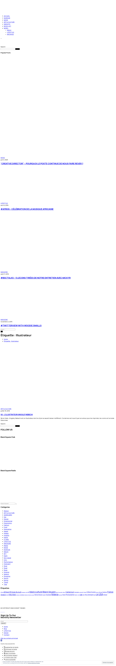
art (28, 592)
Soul (94, 595)
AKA (26, 592)
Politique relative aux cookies (34, 663)
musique (48, 595)
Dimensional (8, 521)
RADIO (9, 30)
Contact (6, 635)
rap (81, 594)
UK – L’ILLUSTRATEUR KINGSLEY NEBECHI (17, 414)
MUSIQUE (7, 18)
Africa (2, 592)
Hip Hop (12, 594)
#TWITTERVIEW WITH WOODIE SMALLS (21, 325)
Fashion (6, 525)
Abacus (6, 511)
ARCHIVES (10, 34)
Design (6, 519)
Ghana (3, 594)
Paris (63, 595)
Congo (84, 592)
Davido (97, 592)
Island (6, 537)
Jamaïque (22, 595)
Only (5, 560)
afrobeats (23, 592)
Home (6, 339)
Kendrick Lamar (31, 594)
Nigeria (54, 594)
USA (101, 594)
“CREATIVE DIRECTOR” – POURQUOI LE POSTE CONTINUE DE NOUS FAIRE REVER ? (42, 163)
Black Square (49, 591)
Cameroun (70, 592)
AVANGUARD (8, 515)
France (110, 592)
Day (5, 517)
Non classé (7, 558)
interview (18, 594)
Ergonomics (8, 523)
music (43, 595)
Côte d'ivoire (91, 592)
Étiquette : (11, 341)
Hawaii (6, 531)
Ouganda (60, 594)
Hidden (6, 533)
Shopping (7, 576)
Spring (6, 580)
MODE (6, 20)
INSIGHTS (7, 24)
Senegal (90, 595)
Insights (6, 535)
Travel (6, 582)
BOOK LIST (7, 26)
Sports (6, 578)
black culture (36, 591)
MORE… (6, 28)
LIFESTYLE (10, 32)
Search (3, 47)
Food (5, 527)
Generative (7, 529)
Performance (8, 562)
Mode (40, 595)
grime (7, 595)
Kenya (36, 595)
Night (5, 556)
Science (6, 572)
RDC (84, 595)
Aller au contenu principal (9, 638)
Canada (76, 592)
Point (75, 595)
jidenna (26, 594)
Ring (86, 595)
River (5, 566)
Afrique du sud (15, 592)
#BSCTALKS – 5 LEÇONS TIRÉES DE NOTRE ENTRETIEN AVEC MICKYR (36, 277)
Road (5, 568)
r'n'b (78, 595)
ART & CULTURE (9, 22)
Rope (5, 570)
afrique (6, 592)
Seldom (6, 574)
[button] (1, 640)
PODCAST (7, 564)
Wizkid (105, 595)
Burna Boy (60, 592)
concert (81, 592)
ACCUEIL (7, 16)
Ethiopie (100, 592)
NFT (5, 554)
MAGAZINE (4, 272)
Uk (97, 594)
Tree (5, 584)
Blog (5, 629)
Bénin (64, 592)
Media (6, 546)
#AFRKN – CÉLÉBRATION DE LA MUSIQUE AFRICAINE (27, 209)
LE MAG (6, 539)
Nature (6, 552)
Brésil (57, 592)
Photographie (70, 595)
